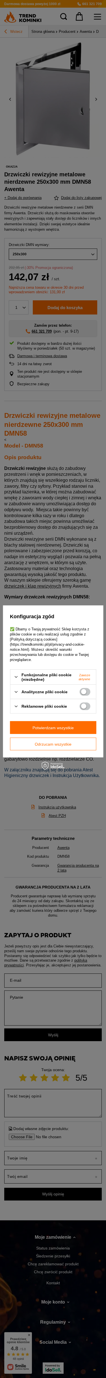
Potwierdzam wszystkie (53, 727)
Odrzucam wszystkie (53, 744)
